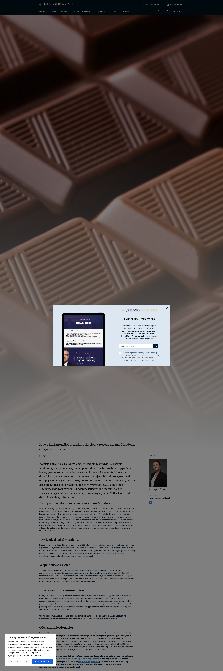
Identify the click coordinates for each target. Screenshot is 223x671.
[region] (30, 650)
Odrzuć (26, 661)
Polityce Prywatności (130, 360)
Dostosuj (14, 661)
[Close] (167, 308)
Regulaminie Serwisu (148, 360)
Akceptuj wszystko (42, 661)
